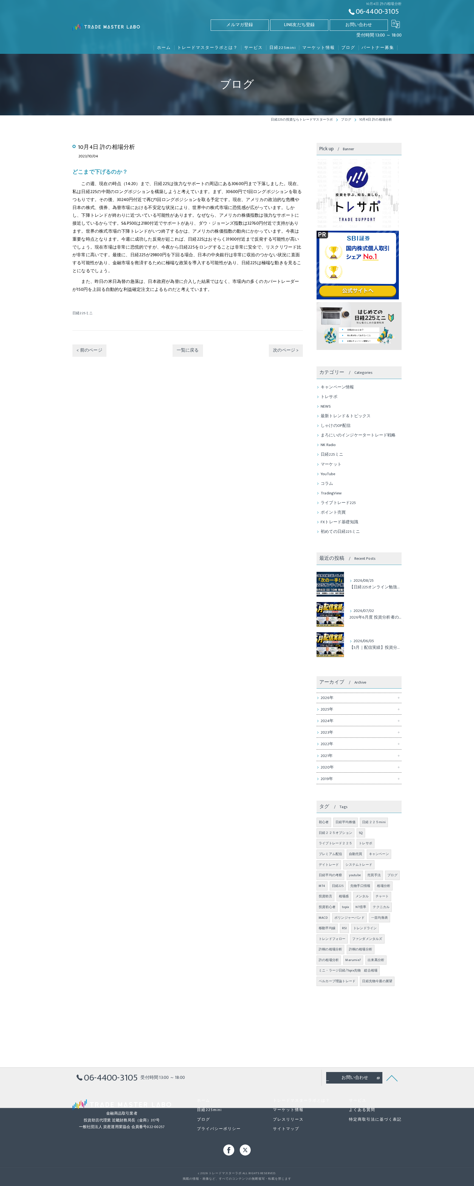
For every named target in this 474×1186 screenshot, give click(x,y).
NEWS (326, 406)
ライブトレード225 (338, 503)
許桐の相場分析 (330, 949)
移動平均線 (327, 928)
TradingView (331, 493)
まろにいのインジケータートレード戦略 (358, 435)
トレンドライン (365, 928)
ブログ (392, 875)
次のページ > (285, 350)
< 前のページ (89, 350)
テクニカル (381, 907)
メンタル (362, 896)
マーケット (331, 464)
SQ (361, 833)
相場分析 (383, 886)
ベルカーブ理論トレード (337, 981)
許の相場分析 (329, 960)
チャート (382, 896)
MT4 (322, 886)
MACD (323, 917)
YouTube (328, 474)
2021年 (327, 756)
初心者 (324, 822)
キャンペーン (379, 854)
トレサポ (329, 397)
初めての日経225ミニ (340, 531)
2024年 (327, 721)
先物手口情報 (360, 886)
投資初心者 (327, 907)
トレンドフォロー (332, 939)
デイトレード (329, 864)
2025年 (327, 709)
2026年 (327, 698)
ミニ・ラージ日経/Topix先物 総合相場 (348, 970)
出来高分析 (376, 960)
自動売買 (355, 854)
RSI (344, 928)
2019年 (327, 779)
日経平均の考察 (330, 875)
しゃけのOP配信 (336, 425)
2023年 (327, 732)
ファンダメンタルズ (367, 939)
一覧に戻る (188, 350)
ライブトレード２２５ (335, 843)
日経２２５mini (374, 822)
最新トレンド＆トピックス (346, 416)
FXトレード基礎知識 (339, 522)
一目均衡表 (379, 917)
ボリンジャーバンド (349, 917)
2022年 (327, 744)
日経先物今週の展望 (377, 981)
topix (345, 907)
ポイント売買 (333, 512)
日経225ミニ (82, 313)
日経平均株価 (345, 822)
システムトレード (358, 864)
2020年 (327, 767)
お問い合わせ (358, 25)
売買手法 (374, 875)
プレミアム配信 (330, 854)
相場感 (344, 896)
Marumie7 (353, 960)
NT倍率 (361, 907)
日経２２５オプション (335, 833)
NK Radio (328, 445)
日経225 (338, 886)
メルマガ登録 (239, 25)
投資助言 (325, 896)
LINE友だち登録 (299, 25)
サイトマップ (286, 1129)
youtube (355, 875)
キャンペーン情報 (337, 387)
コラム (327, 483)
